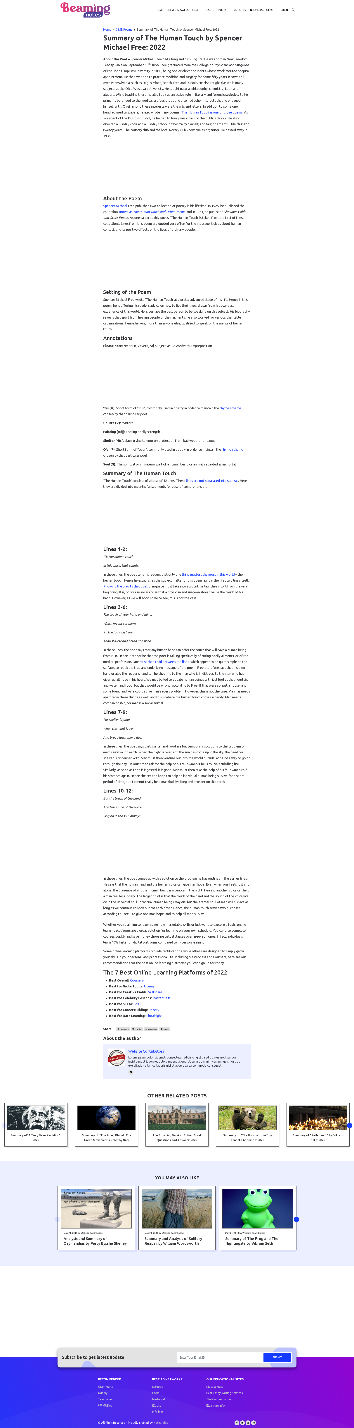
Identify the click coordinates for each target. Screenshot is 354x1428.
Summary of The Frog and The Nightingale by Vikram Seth (251, 1240)
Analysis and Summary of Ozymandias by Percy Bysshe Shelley (95, 1240)
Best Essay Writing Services (224, 1393)
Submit (277, 1357)
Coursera (137, 980)
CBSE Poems (124, 29)
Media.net (158, 1399)
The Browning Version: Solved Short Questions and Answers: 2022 (177, 1138)
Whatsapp (152, 1029)
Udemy (149, 986)
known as (152, 212)
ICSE (208, 9)
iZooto (156, 1405)
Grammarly (105, 1386)
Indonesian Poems (261, 9)
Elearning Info (215, 1405)
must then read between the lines (164, 662)
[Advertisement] (177, 167)
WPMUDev (105, 1405)
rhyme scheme (230, 408)
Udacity (153, 1010)
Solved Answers (178, 9)
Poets (222, 9)
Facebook (124, 1029)
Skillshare (155, 992)
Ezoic (155, 1393)
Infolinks (158, 1411)
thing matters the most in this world (208, 574)
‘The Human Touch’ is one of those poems (212, 112)
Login (284, 9)
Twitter (138, 1029)
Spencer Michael (115, 206)
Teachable (105, 1399)
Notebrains (160, 1422)
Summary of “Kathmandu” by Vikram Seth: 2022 (318, 1138)
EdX (136, 1004)
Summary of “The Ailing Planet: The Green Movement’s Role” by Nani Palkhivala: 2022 (106, 1138)
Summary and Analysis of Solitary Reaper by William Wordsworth (173, 1240)
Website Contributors (146, 1051)
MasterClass (161, 998)
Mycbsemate (214, 1386)
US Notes (240, 9)
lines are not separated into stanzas (212, 480)
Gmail (166, 1029)
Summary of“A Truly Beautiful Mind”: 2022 (36, 1138)
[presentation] (4, 1125)
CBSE (195, 9)
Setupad (157, 1386)
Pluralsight (154, 1016)
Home (159, 9)
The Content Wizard (219, 1399)
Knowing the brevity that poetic (126, 586)
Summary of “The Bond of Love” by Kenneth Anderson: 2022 (247, 1138)
